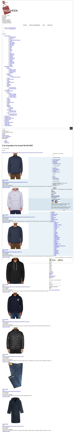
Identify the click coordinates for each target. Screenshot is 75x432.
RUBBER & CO (57, 243)
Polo (8, 86)
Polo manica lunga (12, 88)
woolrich (11, 65)
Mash (55, 234)
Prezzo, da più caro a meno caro (37, 152)
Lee (10, 51)
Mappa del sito (55, 168)
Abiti (8, 67)
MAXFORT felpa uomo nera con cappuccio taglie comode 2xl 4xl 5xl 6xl (16, 286)
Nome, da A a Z (9, 152)
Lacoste (10, 50)
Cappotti (8, 100)
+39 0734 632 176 (12, 28)
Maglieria (9, 84)
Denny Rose (11, 44)
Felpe (8, 80)
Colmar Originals (54, 219)
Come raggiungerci (56, 169)
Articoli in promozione (34, 25)
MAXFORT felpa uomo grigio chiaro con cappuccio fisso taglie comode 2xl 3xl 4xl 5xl (18, 216)
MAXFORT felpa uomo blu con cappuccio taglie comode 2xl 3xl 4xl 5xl (15, 321)
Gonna (8, 103)
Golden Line (56, 226)
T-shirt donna (7, 124)
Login (50, 287)
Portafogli (11, 72)
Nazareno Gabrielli (57, 224)
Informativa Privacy (56, 171)
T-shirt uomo (7, 123)
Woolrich (56, 252)
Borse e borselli (12, 70)
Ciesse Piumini (12, 43)
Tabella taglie (55, 162)
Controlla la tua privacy (56, 199)
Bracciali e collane (12, 93)
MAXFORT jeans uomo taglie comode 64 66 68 (11, 391)
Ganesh (55, 225)
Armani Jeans (11, 37)
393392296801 (54, 197)
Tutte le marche (7, 35)
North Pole (56, 236)
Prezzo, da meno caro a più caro (25, 152)
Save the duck (57, 239)
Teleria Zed (56, 241)
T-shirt (8, 89)
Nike (55, 255)
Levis (10, 52)
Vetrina (25, 25)
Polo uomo (7, 121)
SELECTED (11, 63)
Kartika (10, 49)
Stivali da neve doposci (16, 76)
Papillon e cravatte (12, 69)
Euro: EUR (51, 272)
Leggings (11, 107)
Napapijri (11, 56)
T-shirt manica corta (13, 114)
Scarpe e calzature (12, 94)
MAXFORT (11, 53)
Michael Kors (11, 54)
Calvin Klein (11, 42)
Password (51, 284)
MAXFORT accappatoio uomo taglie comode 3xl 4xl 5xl (13, 426)
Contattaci (49, 25)
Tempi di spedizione (56, 159)
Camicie (8, 99)
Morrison (11, 55)
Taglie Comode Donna (9, 122)
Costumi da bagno (10, 79)
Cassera (52, 218)
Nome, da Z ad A (15, 152)
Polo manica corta (12, 87)
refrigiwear (11, 61)
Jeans (8, 83)
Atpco (52, 216)
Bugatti (10, 41)
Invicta (10, 47)
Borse (8, 98)
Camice (8, 78)
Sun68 (10, 64)
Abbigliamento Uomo (9, 66)
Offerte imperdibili (8, 125)
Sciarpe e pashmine (13, 97)
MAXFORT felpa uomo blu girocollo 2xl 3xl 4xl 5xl (12, 251)
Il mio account (55, 178)
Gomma (55, 232)
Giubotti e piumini (10, 82)
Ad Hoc (52, 213)
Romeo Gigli (11, 62)
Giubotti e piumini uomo (9, 118)
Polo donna (9, 109)
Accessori (9, 68)
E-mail (50, 282)
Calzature (9, 74)
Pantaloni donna (8, 119)
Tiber (55, 254)
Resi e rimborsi (55, 160)
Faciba (10, 46)
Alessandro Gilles (12, 36)
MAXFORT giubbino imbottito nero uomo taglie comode (13, 356)
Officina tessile (12, 57)
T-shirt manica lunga (13, 113)
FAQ (54, 175)
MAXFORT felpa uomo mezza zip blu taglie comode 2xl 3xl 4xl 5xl (15, 182)
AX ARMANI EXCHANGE (14, 40)
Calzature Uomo (8, 117)
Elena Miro (11, 45)
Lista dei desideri (56, 179)
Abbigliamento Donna (9, 90)
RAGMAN (11, 59)
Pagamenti (55, 161)
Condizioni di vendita (57, 163)
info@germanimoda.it (12, 27)
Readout (10, 60)
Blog (44, 25)
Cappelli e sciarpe (12, 71)
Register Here (54, 289)
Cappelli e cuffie (12, 95)
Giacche (8, 81)
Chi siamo (55, 167)
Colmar (52, 220)
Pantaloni (8, 85)
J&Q (10, 48)
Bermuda (8, 73)
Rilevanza (4, 152)
